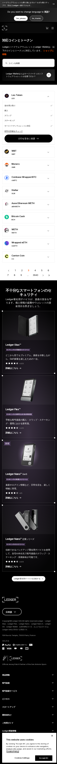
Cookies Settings (22, 758)
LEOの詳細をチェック (14, 131)
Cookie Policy (13, 751)
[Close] (52, 736)
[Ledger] (4, 28)
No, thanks (36, 18)
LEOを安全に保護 (26, 138)
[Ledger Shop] (47, 28)
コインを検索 (14, 63)
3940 (35, 275)
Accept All (43, 758)
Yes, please (21, 18)
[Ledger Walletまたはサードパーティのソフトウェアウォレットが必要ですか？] (28, 75)
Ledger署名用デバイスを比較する (27, 579)
